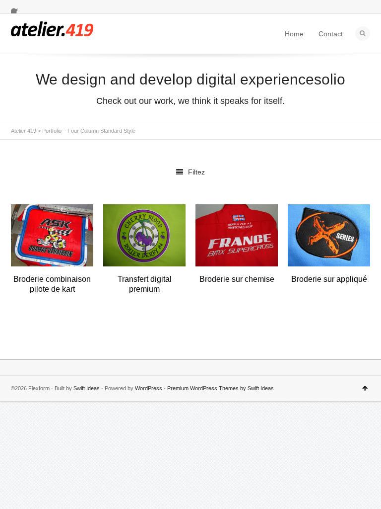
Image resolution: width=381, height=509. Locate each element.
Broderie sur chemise (236, 279)
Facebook (17, 7)
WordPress (148, 388)
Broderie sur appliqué (329, 279)
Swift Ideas (86, 388)
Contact (330, 34)
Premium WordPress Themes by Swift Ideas (220, 388)
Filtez (196, 172)
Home (294, 34)
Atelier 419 (23, 131)
